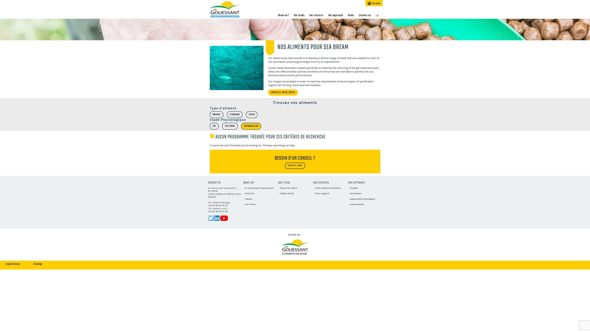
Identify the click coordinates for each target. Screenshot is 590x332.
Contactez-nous (295, 165)
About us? (283, 15)
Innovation (356, 193)
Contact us (365, 15)
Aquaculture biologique (362, 199)
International (357, 204)
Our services (316, 15)
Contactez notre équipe (283, 93)
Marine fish (226, 36)
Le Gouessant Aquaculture (259, 188)
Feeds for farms (288, 188)
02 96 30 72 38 (220, 211)
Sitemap (37, 264)
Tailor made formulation (328, 188)
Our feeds (299, 15)
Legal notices (13, 264)
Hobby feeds (287, 193)
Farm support (322, 193)
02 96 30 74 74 (220, 205)
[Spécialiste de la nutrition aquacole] (225, 9)
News (351, 15)
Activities (250, 193)
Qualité (354, 188)
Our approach (335, 15)
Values (248, 199)
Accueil (214, 36)
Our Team (250, 204)
